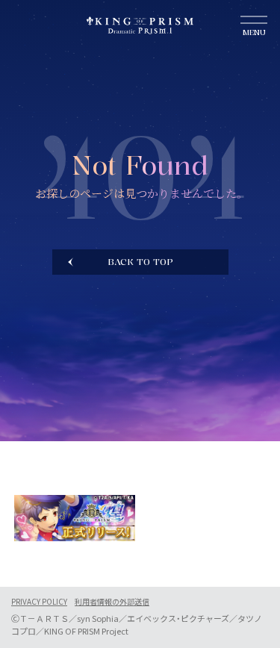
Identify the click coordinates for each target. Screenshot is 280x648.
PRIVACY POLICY (39, 601)
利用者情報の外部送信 (112, 601)
